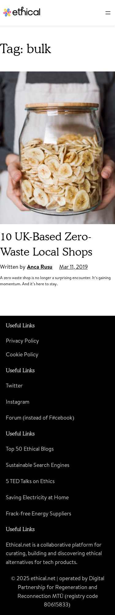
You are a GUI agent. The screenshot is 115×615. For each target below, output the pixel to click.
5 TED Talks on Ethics (30, 481)
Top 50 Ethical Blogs (30, 449)
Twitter (14, 385)
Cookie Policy (22, 354)
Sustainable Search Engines (37, 465)
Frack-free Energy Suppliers (38, 513)
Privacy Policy (22, 340)
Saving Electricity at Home (37, 497)
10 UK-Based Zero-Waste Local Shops (46, 244)
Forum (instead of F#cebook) (40, 417)
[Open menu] (108, 12)
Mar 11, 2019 (73, 267)
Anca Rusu (39, 267)
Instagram (17, 402)
